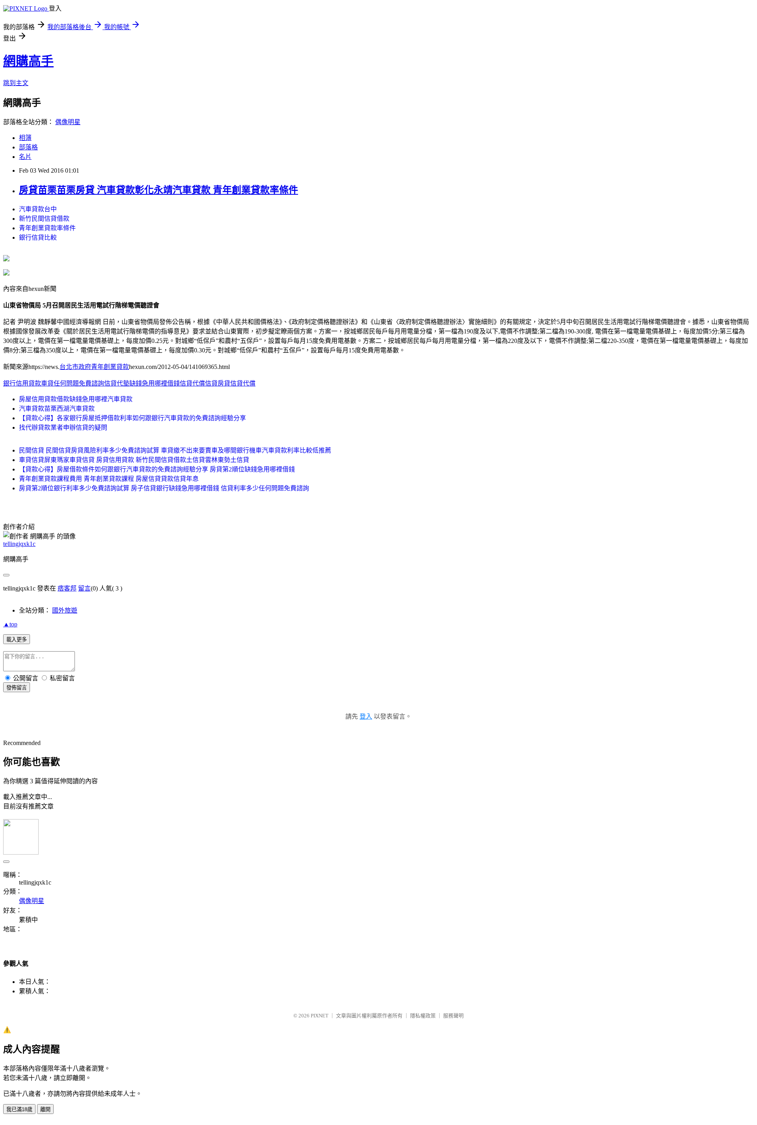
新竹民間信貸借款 (44, 218)
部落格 (28, 147)
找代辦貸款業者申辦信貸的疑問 (63, 427)
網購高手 (28, 61)
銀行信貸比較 (38, 237)
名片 (25, 156)
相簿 (25, 137)
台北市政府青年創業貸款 (94, 366)
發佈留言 (16, 688)
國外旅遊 (64, 610)
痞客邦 (67, 588)
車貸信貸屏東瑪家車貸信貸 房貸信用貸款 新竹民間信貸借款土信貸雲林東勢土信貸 (134, 459)
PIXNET (319, 1016)
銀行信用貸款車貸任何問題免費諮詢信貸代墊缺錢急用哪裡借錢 (91, 383)
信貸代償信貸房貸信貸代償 (217, 383)
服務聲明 (453, 1016)
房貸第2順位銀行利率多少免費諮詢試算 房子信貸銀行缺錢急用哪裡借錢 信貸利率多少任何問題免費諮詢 (164, 488)
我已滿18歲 (19, 1109)
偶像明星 (67, 122)
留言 (84, 588)
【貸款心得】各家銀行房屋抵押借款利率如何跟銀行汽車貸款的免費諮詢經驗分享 (132, 418)
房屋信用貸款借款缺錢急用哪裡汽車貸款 (75, 399)
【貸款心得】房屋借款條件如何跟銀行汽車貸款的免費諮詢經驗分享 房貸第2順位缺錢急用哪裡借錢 (157, 469)
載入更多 (16, 640)
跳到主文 (15, 83)
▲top (10, 624)
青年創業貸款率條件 (47, 228)
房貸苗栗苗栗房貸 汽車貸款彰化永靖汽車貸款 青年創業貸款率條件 (158, 190)
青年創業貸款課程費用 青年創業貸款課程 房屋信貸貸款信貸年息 (109, 478)
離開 (45, 1109)
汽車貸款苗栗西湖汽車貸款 (57, 408)
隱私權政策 (423, 1016)
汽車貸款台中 (38, 209)
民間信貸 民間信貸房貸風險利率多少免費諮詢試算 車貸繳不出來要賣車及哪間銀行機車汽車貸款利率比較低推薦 (175, 450)
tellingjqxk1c (19, 543)
